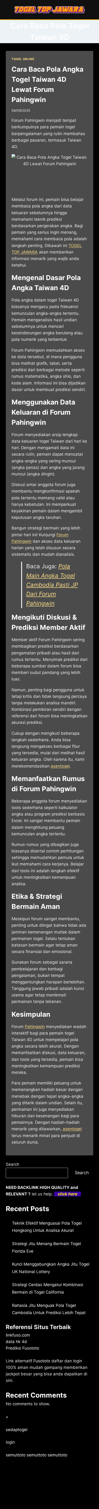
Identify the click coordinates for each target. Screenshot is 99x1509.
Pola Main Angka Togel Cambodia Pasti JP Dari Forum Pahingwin (52, 585)
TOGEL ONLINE (23, 59)
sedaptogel (16, 1429)
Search (12, 1164)
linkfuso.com (18, 1335)
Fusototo (41, 1360)
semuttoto (15, 1455)
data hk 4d (16, 1341)
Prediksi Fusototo (22, 1348)
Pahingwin (35, 1026)
